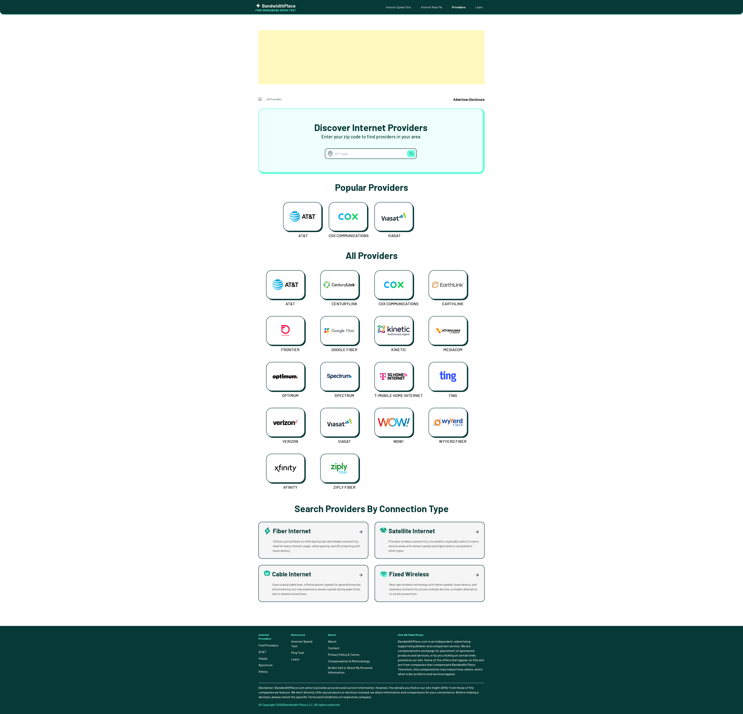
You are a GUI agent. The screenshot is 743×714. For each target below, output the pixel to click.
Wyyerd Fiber (453, 441)
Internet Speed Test (398, 7)
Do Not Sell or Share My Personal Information (350, 670)
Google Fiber (344, 349)
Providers (459, 7)
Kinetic (398, 349)
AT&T (303, 235)
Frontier (290, 349)
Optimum (290, 395)
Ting (453, 395)
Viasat (394, 235)
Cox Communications (349, 235)
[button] (411, 153)
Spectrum (344, 395)
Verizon (290, 441)
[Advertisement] (371, 57)
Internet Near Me (431, 7)
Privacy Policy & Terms (343, 654)
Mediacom (452, 349)
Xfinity (290, 487)
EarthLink (452, 303)
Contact (334, 648)
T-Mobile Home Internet (398, 395)
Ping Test (297, 652)
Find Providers (268, 645)
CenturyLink (344, 303)
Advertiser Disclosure (469, 99)
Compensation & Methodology (349, 661)
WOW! (398, 441)
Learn (479, 7)
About (332, 641)
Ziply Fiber (344, 487)
